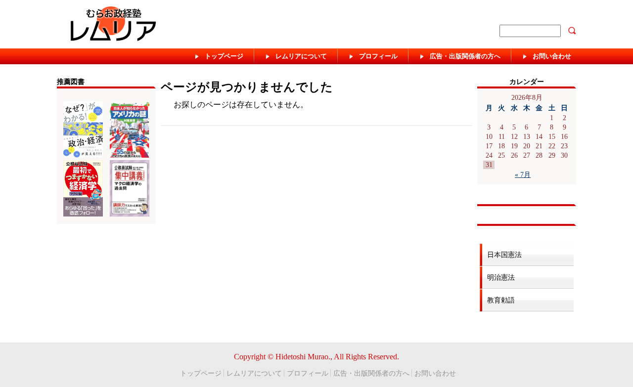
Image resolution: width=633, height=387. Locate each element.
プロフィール (307, 373)
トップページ (201, 373)
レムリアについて (254, 373)
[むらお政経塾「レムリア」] (179, 26)
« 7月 (523, 174)
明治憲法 (501, 277)
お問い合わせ (435, 373)
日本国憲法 (504, 254)
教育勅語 (501, 300)
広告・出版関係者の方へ (371, 373)
